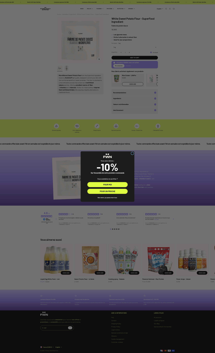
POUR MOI (107, 184)
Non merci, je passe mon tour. (107, 197)
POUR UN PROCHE (107, 191)
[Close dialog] (132, 153)
